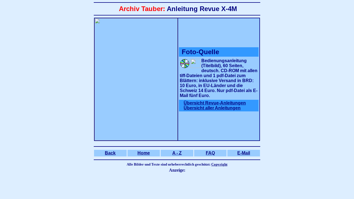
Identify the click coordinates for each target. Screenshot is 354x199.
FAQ (210, 153)
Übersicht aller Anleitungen (212, 108)
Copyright (219, 164)
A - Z (177, 153)
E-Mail (243, 153)
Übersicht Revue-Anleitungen (215, 103)
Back (110, 153)
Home (143, 153)
